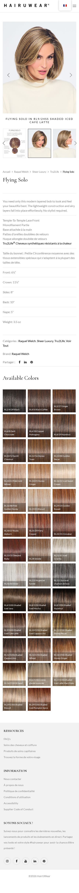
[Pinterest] (31, 362)
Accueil (6, 171)
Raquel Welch (21, 171)
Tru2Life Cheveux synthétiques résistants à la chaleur (37, 243)
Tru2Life (54, 171)
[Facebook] (19, 362)
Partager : (9, 362)
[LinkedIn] (25, 362)
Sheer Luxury (39, 171)
